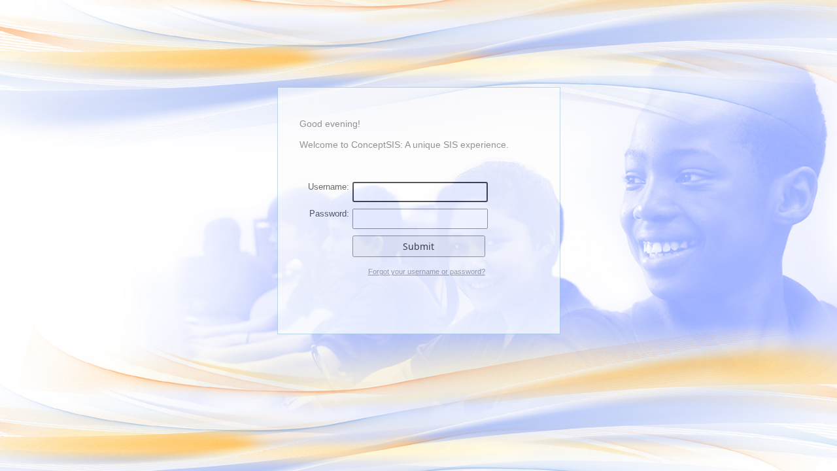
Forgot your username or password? (426, 271)
